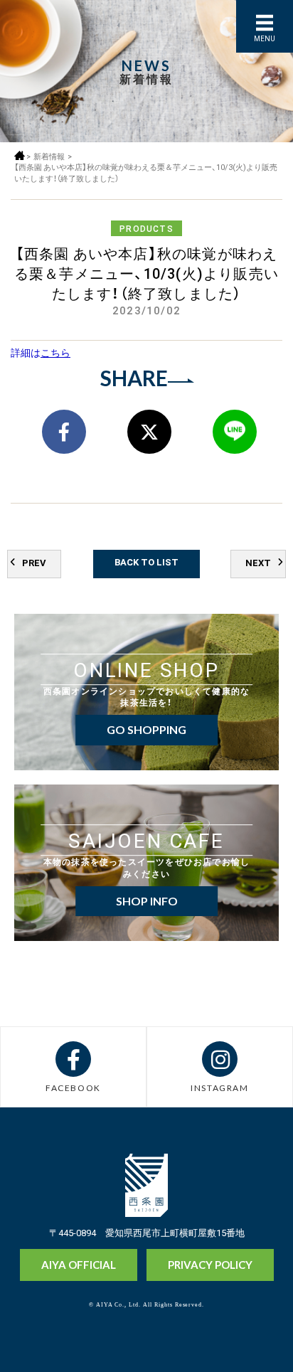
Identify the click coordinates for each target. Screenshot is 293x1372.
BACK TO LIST (146, 561)
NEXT (258, 562)
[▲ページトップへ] (255, 1337)
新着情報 (49, 156)
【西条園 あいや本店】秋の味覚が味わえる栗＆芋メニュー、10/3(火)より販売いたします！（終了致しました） (145, 172)
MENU (264, 38)
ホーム (19, 155)
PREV (34, 562)
